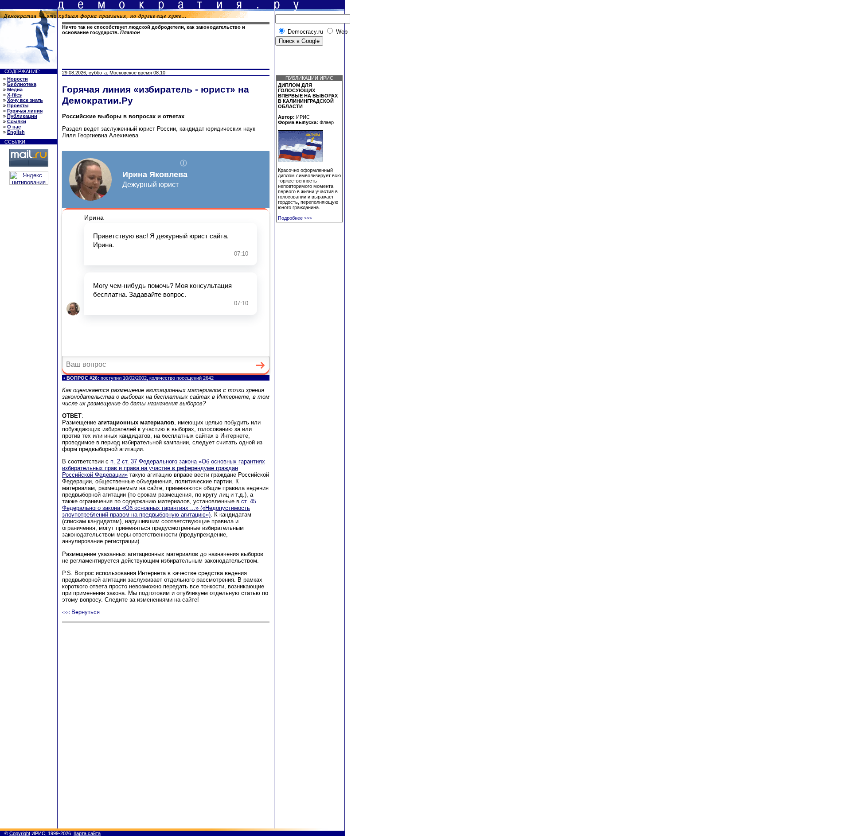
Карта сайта (87, 833)
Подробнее (295, 218)
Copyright (19, 833)
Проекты (17, 105)
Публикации (22, 116)
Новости (17, 79)
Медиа (15, 89)
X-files (14, 94)
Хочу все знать (25, 100)
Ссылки (16, 121)
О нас (14, 126)
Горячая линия (25, 110)
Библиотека (21, 84)
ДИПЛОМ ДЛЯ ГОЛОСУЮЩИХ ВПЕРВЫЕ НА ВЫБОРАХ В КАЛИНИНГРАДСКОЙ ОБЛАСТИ (308, 95)
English (16, 132)
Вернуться (81, 612)
